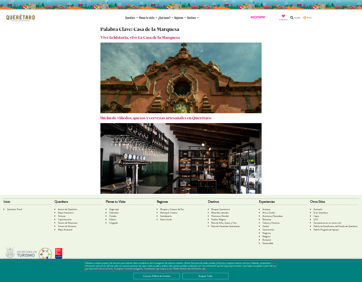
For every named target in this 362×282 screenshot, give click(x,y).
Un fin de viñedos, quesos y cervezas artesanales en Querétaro (155, 117)
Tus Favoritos (283, 20)
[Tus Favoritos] (283, 16)
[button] (131, 18)
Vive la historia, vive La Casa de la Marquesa (140, 37)
